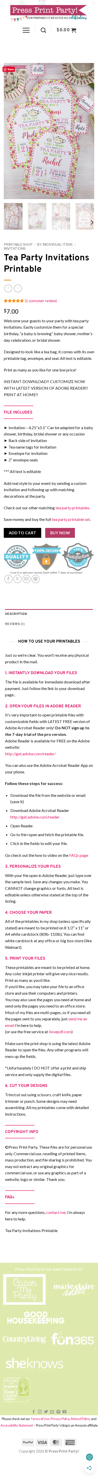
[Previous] (11, 131)
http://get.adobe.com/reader (35, 816)
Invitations (15, 248)
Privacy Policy (60, 1419)
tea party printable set (71, 519)
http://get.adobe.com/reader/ (30, 753)
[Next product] (8, 288)
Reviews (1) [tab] (15, 624)
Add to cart (22, 532)
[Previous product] (18, 288)
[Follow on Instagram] (40, 1412)
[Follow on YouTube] (64, 1412)
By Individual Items (55, 244)
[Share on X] (17, 579)
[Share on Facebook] (8, 579)
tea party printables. (73, 507)
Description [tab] (16, 614)
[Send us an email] (52, 1412)
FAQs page (78, 855)
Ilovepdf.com (60, 1031)
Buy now (60, 532)
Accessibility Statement (17, 1425)
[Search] (43, 30)
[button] (26, 30)
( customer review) (41, 300)
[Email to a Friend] (26, 579)
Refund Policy (80, 1419)
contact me (56, 1212)
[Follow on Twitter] (46, 1412)
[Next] (86, 131)
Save (11, 69)
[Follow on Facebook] (34, 1412)
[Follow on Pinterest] (58, 1412)
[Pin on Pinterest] (35, 579)
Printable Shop (18, 244)
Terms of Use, (40, 1419)
